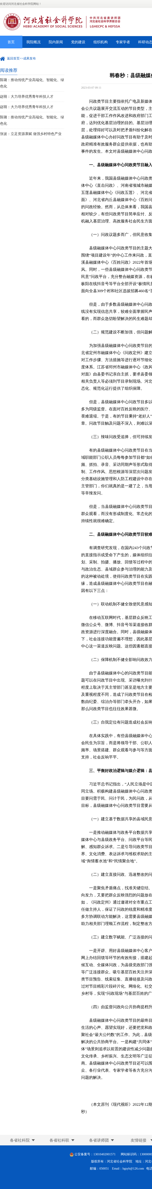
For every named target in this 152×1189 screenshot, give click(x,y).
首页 (11, 42)
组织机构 (100, 42)
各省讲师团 (99, 1140)
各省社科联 (59, 1140)
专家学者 (123, 42)
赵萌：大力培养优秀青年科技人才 (26, 97)
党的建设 (78, 42)
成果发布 (29, 58)
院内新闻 (56, 42)
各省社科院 (20, 1140)
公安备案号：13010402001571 (95, 1154)
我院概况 (33, 42)
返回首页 (13, 58)
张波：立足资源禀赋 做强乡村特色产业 (31, 134)
